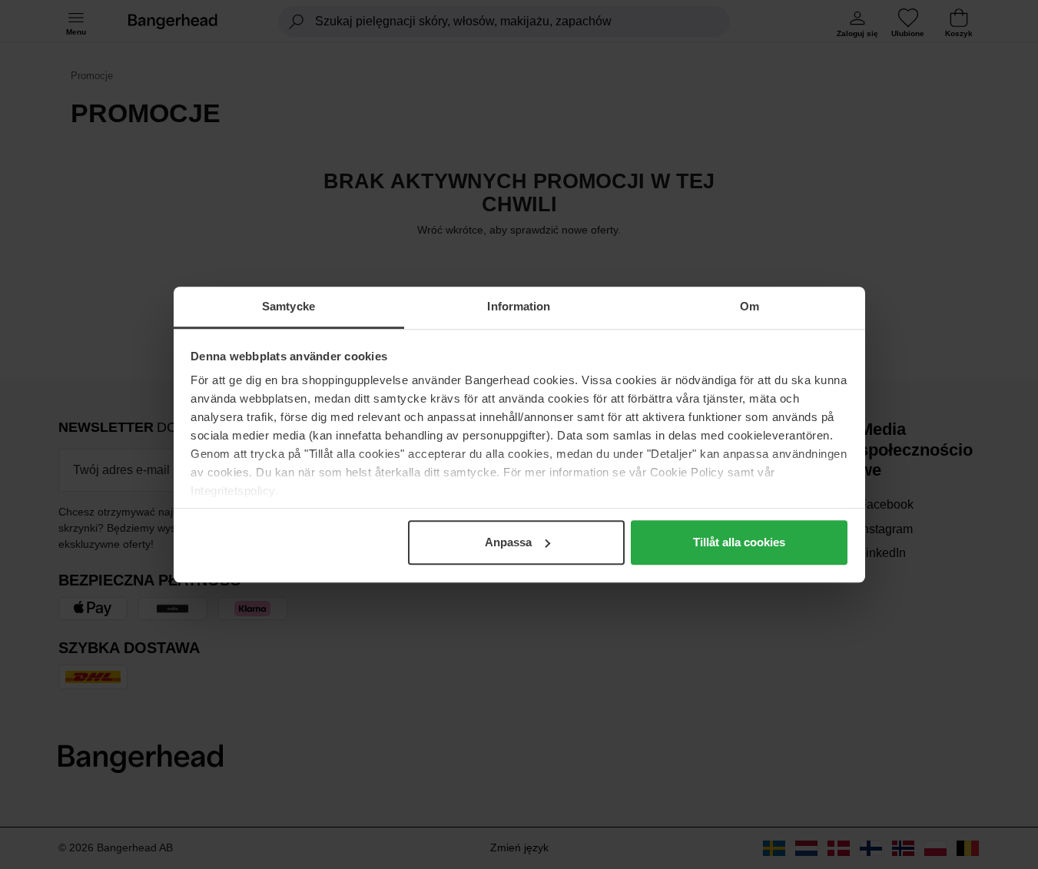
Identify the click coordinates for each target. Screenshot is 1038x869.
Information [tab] (518, 306)
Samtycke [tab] (288, 306)
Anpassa (508, 542)
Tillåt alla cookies (739, 542)
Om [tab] (749, 306)
